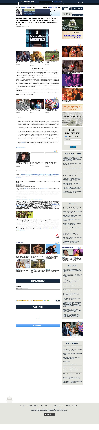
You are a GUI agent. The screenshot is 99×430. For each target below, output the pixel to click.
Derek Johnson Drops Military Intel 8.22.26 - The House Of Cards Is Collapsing (72, 242)
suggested (23, 142)
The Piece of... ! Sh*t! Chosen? (69, 175)
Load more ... (37, 325)
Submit (72, 146)
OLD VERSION (78, 8)
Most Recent (69, 3)
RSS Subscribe (70, 405)
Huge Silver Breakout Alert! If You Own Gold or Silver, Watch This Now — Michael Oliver (72, 188)
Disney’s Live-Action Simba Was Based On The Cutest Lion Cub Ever (38, 271)
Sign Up (81, 2)
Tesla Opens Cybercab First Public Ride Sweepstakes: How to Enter (71, 358)
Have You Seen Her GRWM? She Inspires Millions (77, 259)
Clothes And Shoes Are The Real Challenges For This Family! (51, 163)
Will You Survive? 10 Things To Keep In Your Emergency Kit (22, 257)
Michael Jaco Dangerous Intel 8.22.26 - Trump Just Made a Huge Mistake (72, 212)
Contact (39, 405)
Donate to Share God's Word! (73, 38)
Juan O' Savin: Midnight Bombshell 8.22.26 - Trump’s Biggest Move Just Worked (72, 208)
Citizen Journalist (43, 188)
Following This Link (21, 230)
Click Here (26, 188)
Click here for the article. (20, 147)
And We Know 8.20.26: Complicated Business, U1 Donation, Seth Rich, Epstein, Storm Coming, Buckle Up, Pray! (72, 310)
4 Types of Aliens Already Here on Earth (71, 346)
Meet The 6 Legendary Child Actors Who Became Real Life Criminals (22, 163)
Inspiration (56, 3)
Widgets (77, 405)
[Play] (73, 24)
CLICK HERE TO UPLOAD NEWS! (78, 15)
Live (59, 3)
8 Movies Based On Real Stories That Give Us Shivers (72, 87)
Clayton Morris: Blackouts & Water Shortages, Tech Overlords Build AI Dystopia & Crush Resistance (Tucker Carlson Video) (72, 179)
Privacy (43, 405)
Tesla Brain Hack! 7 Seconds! (69, 195)
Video (62, 3)
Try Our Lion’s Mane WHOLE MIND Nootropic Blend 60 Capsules (29, 199)
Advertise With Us (28, 405)
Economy (26, 3)
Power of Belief (42, 3)
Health (30, 3)
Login (78, 2)
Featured (22, 3)
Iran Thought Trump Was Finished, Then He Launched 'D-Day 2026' (72, 299)
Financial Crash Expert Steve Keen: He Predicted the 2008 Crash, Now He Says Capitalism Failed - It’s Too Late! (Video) (71, 315)
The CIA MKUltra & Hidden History (70, 364)
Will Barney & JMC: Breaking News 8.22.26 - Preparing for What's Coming (72, 224)
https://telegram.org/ (78, 118)
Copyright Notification (60, 405)
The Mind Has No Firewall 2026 (69, 230)
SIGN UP (67, 136)
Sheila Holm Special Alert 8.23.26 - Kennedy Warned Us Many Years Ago (72, 216)
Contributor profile (27, 14)
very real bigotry (34, 132)
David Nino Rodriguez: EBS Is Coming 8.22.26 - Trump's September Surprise (71, 234)
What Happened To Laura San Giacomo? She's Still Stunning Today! (72, 73)
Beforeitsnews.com (25, 7)
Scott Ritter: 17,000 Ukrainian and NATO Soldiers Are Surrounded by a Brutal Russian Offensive (72, 168)
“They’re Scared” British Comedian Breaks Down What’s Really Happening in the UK (71, 378)
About (21, 405)
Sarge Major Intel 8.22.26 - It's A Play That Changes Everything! (71, 184)
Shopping (75, 3)
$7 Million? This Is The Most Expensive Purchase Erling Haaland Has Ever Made (52, 257)
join (21, 184)
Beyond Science (35, 3)
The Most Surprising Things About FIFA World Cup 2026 (51, 110)
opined (48, 137)
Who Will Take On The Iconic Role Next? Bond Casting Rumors (67, 259)
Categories (79, 3)
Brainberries (18, 112)
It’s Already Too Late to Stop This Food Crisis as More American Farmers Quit (72, 192)
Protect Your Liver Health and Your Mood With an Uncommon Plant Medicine (72, 350)
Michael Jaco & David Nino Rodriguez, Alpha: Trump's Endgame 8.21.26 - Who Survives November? (72, 275)
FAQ (35, 405)
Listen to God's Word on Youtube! (72, 35)
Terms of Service (50, 405)
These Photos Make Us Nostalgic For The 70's (35, 110)
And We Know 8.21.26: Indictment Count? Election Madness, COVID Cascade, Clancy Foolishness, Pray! (72, 286)
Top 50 (65, 3)
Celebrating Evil (66, 361)
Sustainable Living (49, 3)
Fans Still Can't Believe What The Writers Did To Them (36, 163)
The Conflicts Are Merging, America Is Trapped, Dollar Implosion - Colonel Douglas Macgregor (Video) (72, 294)
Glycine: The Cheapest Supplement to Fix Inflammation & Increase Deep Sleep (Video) (72, 172)
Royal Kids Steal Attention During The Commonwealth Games (72, 337)
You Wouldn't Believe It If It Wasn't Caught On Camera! (22, 110)
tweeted (35, 135)
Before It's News (27, 1)
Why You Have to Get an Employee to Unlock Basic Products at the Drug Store (72, 382)
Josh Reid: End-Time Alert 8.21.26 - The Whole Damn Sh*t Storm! (71, 290)
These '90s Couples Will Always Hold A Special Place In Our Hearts (72, 101)
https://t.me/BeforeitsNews (68, 122)
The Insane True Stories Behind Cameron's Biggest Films (52, 271)
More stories (32, 14)
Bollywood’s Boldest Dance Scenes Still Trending (71, 58)
